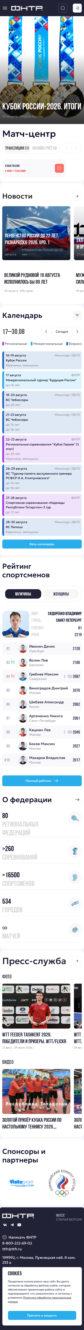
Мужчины (23, 593)
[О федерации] (77, 799)
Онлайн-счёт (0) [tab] (44, 148)
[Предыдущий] (67, 148)
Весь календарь (42, 544)
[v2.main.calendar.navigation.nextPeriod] (77, 331)
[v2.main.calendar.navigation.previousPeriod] (46, 331)
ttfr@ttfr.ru (12, 1249)
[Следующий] (76, 148)
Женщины (61, 593)
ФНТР (60, 1215)
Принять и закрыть (42, 1315)
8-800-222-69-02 (17, 1243)
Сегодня (62, 331)
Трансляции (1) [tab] (17, 148)
